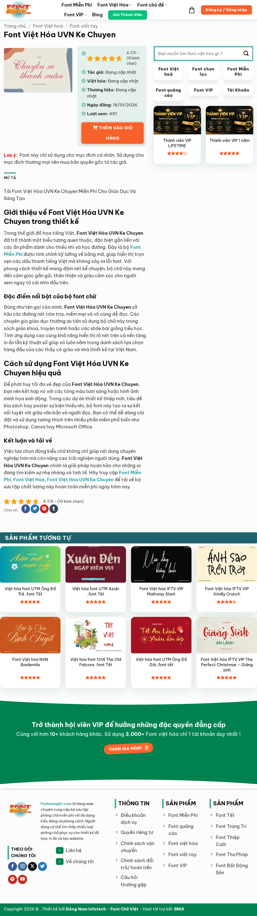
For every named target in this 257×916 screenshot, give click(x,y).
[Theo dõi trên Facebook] (12, 866)
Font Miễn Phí (76, 5)
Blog (97, 15)
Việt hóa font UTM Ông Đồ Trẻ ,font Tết (30, 591)
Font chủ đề (150, 5)
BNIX (179, 908)
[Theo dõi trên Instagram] (22, 866)
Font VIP (73, 15)
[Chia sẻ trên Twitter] (35, 508)
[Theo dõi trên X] (32, 866)
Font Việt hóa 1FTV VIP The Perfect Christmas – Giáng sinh (227, 664)
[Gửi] (246, 53)
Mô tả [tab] (10, 178)
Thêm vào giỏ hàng (116, 133)
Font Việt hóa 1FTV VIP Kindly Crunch (227, 591)
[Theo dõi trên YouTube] (22, 879)
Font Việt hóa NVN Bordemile (30, 662)
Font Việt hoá (48, 26)
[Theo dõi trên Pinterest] (12, 879)
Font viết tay (84, 26)
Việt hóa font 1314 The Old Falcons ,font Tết (95, 662)
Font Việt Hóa (112, 5)
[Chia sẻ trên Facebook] (25, 508)
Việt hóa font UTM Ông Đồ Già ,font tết (161, 662)
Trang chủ (15, 26)
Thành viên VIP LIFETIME (177, 143)
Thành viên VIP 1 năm (229, 140)
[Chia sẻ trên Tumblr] (53, 508)
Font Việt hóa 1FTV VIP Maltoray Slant (161, 591)
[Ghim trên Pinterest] (44, 508)
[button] (192, 10)
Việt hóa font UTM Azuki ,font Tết (95, 591)
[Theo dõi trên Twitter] (42, 866)
